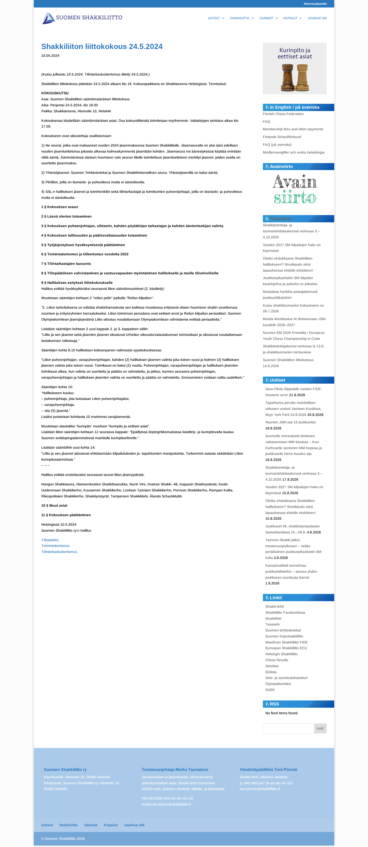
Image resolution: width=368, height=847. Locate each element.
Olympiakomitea (278, 684)
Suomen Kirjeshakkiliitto (284, 636)
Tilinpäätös (50, 540)
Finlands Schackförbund (282, 137)
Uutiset (214, 18)
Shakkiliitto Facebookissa (285, 612)
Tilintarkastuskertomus (59, 552)
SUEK (270, 690)
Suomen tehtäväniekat (283, 630)
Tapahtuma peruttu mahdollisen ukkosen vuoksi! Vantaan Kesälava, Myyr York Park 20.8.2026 (293, 409)
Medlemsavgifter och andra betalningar (294, 152)
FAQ (266, 122)
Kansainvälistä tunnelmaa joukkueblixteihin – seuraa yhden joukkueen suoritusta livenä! (291, 571)
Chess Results (276, 660)
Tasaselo (272, 624)
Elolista (271, 672)
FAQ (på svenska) (277, 145)
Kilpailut (290, 18)
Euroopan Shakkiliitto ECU (286, 648)
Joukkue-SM (317, 18)
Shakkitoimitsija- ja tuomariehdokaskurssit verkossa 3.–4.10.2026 (291, 231)
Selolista (272, 666)
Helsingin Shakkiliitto (281, 654)
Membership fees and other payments (293, 129)
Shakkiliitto (240, 18)
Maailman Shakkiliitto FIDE (286, 642)
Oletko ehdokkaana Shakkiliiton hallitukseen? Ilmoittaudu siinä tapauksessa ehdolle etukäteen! (288, 264)
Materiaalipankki (315, 4)
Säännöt (266, 18)
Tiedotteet (280, 218)
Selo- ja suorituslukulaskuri (286, 678)
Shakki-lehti (274, 606)
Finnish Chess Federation (283, 114)
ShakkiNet (273, 618)
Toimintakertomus (55, 546)
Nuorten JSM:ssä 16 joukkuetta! (290, 422)
